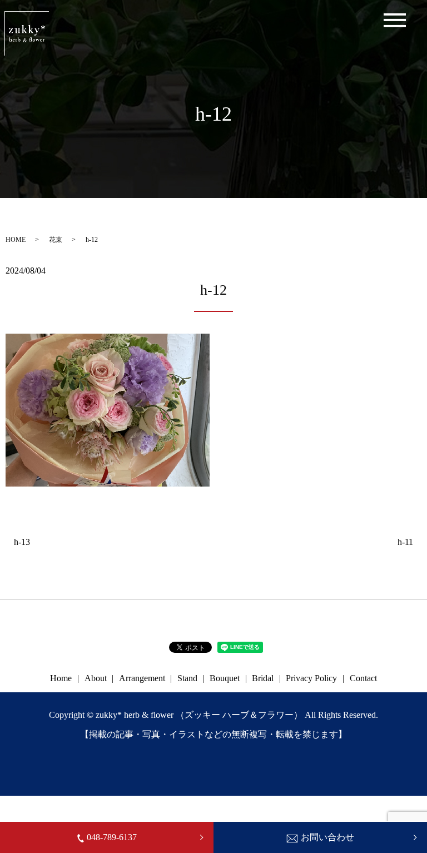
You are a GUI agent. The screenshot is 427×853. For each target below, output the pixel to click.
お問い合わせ (327, 837)
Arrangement (142, 678)
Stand (187, 678)
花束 (55, 240)
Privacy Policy (311, 678)
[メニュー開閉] (395, 20)
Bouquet (225, 678)
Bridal (263, 678)
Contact (363, 678)
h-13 (22, 542)
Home (61, 678)
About (96, 678)
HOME (16, 240)
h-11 (405, 542)
